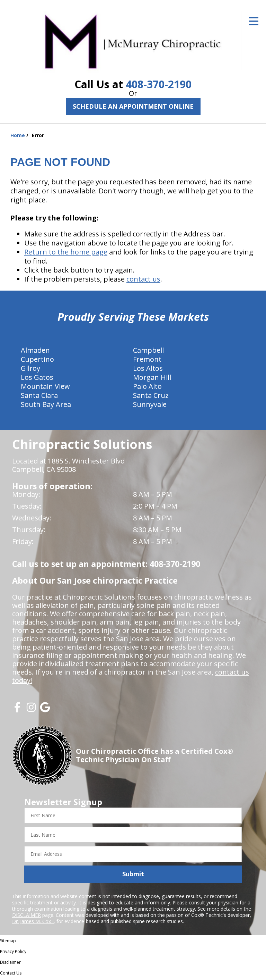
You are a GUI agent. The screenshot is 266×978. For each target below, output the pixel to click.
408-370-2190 (159, 84)
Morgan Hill (152, 377)
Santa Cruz (151, 395)
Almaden (35, 350)
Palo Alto (147, 386)
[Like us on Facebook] (17, 709)
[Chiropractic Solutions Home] (133, 41)
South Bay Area (46, 404)
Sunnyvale (150, 404)
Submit (133, 874)
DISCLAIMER (26, 915)
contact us (143, 279)
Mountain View (45, 386)
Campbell (148, 350)
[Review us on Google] (45, 709)
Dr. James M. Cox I (33, 921)
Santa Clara (39, 395)
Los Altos (148, 368)
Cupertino (37, 359)
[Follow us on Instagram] (31, 709)
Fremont (147, 359)
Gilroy (30, 368)
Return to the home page (65, 252)
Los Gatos (37, 377)
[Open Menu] (253, 21)
